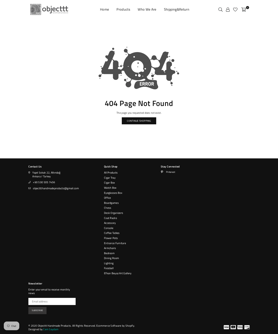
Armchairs (110, 248)
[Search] (220, 9)
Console (108, 228)
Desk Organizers (113, 213)
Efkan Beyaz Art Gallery (117, 273)
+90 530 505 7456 (44, 182)
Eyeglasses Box (113, 193)
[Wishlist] (235, 9)
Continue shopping (139, 121)
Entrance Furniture (115, 243)
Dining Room (111, 258)
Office (107, 198)
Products (123, 9)
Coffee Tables (112, 233)
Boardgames (111, 203)
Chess (107, 208)
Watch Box (110, 188)
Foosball (108, 268)
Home (104, 9)
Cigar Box (109, 183)
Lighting (108, 263)
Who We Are (147, 9)
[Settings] (227, 9)
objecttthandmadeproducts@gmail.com (56, 188)
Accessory (110, 223)
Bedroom (109, 253)
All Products (111, 172)
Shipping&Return (176, 9)
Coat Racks (110, 218)
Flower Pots (111, 238)
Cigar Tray (110, 178)
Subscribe (37, 310)
